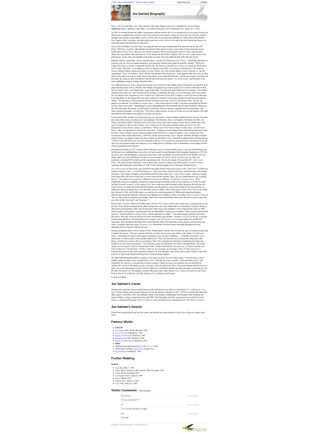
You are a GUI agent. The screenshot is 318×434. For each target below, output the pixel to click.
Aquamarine (138, 348)
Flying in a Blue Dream (124, 340)
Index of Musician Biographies (123, 2)
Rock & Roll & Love (145, 346)
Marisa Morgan (126, 396)
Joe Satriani (120, 330)
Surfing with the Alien (123, 335)
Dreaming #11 (121, 338)
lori (122, 405)
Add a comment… (145, 391)
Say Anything (120, 351)
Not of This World (122, 332)
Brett (122, 414)
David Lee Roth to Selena (145, 2)
